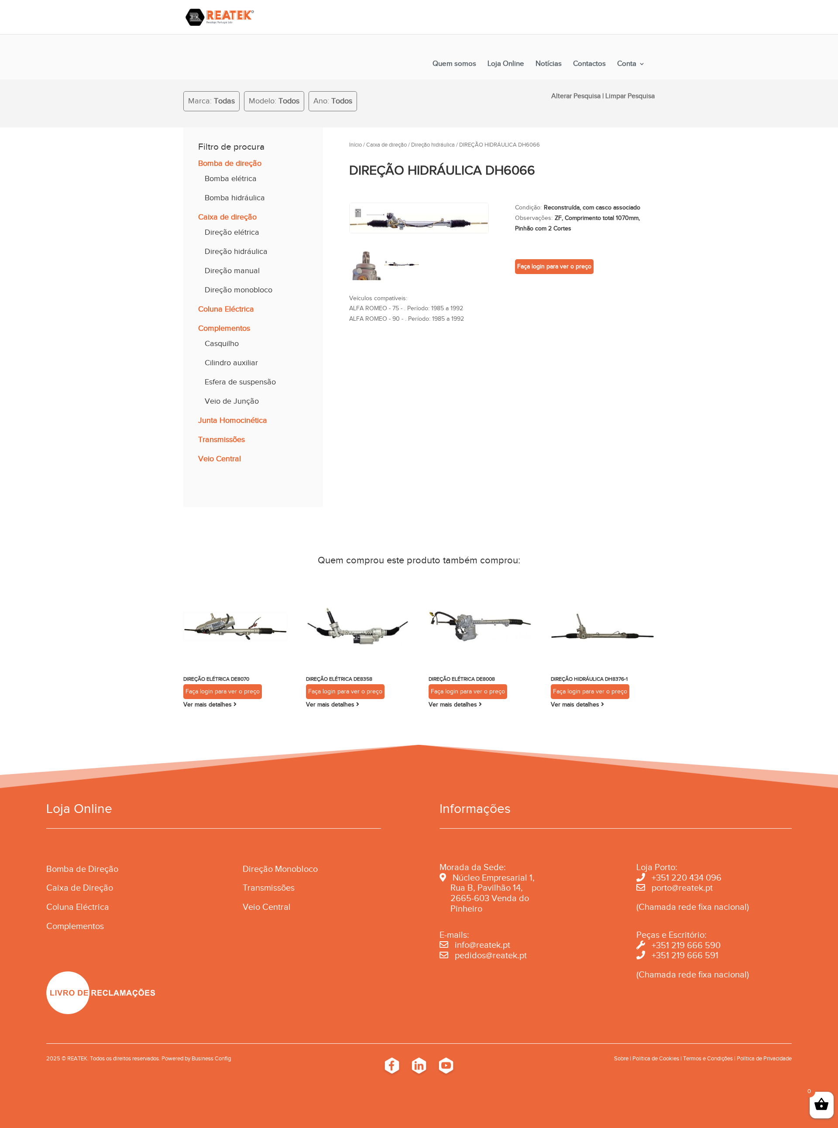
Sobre (621, 1058)
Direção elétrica (232, 232)
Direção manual (232, 270)
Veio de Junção (232, 401)
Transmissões (221, 439)
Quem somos (454, 64)
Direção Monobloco (280, 869)
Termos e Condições (708, 1058)
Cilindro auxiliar (231, 362)
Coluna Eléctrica (226, 309)
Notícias (549, 64)
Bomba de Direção (82, 869)
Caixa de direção (227, 217)
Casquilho (222, 343)
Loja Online (506, 64)
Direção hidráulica (236, 251)
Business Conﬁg (211, 1058)
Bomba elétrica (231, 178)
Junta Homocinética (232, 420)
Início (355, 145)
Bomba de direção (229, 163)
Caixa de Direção (79, 887)
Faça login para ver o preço (554, 266)
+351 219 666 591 (685, 955)
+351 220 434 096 (686, 877)
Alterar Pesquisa (576, 96)
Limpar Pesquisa (630, 96)
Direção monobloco (238, 289)
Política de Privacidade (764, 1058)
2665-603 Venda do (489, 898)
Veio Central (219, 458)
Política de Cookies (655, 1058)
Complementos (224, 328)
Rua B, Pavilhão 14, (481, 887)
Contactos (589, 64)
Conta (626, 64)
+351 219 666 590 (686, 945)
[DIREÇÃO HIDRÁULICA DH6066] (419, 231)
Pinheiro (466, 908)
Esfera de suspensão (240, 381)
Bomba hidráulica (235, 197)
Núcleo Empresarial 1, (494, 877)
